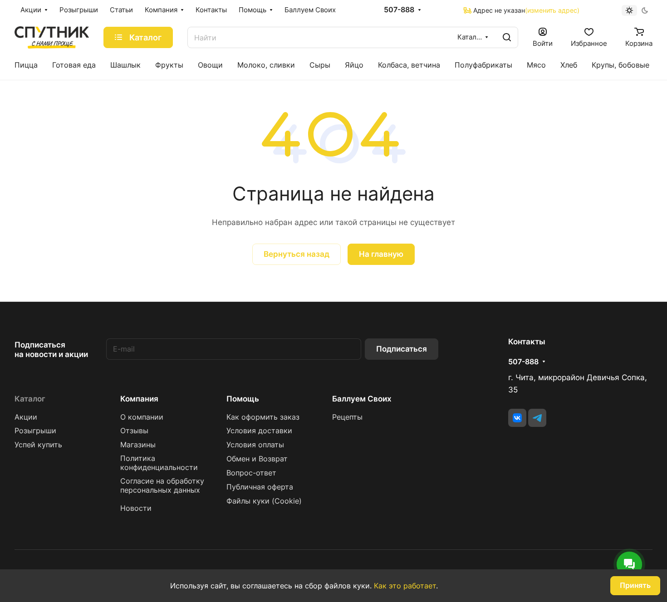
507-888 (399, 10)
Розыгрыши (35, 430)
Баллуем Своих (362, 398)
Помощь (242, 398)
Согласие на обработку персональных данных (162, 485)
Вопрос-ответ (251, 473)
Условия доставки (259, 430)
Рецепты (347, 417)
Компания (139, 398)
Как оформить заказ (262, 417)
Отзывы (134, 430)
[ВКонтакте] (517, 418)
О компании (141, 417)
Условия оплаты (255, 444)
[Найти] (506, 37)
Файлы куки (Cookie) (264, 501)
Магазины (138, 444)
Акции (26, 417)
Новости (136, 508)
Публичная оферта (259, 487)
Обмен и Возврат (257, 459)
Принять (635, 585)
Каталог (30, 398)
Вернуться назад (296, 254)
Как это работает (405, 585)
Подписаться (401, 348)
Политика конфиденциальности (159, 463)
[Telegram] (537, 418)
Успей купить (38, 444)
